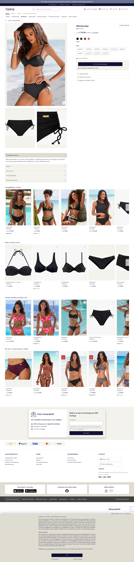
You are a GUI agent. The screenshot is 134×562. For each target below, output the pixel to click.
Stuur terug (9, 171)
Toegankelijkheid (53, 499)
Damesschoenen (42, 16)
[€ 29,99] (18, 207)
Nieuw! (8, 16)
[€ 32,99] (46, 369)
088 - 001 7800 (104, 477)
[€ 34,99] (46, 207)
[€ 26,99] (101, 207)
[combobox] (49, 9)
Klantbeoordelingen (12, 180)
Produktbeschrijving (12, 155)
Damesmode (15, 16)
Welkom (38, 460)
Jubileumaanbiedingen (29, 13)
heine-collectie (73, 16)
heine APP (39, 464)
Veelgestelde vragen (11, 458)
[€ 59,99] (73, 369)
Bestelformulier (9, 464)
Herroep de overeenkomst (12, 499)
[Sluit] (132, 509)
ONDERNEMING (72, 454)
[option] (77, 39)
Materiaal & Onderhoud (12, 462)
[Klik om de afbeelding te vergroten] (64, 103)
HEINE (38, 454)
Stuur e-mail (105, 459)
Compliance (72, 499)
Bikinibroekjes (16, 20)
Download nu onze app (25, 487)
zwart (77, 41)
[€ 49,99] (46, 318)
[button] (5, 21)
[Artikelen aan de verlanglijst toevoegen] (125, 64)
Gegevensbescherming (41, 499)
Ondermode (32, 16)
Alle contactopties (107, 464)
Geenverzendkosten (42, 462)
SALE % (19, 13)
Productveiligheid (11, 175)
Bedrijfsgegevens (63, 499)
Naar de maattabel (82, 58)
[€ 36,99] (101, 318)
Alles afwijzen (55, 559)
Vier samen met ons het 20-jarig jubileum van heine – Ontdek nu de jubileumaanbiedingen (67, 1)
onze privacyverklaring (49, 549)
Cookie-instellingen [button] (82, 499)
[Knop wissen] (58, 9)
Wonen (13, 13)
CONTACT (101, 454)
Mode (7, 13)
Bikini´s (10, 20)
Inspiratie (64, 16)
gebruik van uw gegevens (82, 519)
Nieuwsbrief (39, 458)
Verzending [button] (95, 32)
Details (8, 166)
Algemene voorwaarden (28, 499)
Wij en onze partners (43, 519)
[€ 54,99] (46, 262)
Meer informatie (82, 525)
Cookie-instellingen (77, 559)
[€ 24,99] (101, 262)
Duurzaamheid (71, 460)
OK (67, 555)
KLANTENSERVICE (11, 454)
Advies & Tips (9, 460)
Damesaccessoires (54, 16)
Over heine (70, 458)
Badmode (24, 16)
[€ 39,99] (18, 262)
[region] (67, 538)
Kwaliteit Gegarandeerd (74, 462)
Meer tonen (80, 429)
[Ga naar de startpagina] (10, 9)
